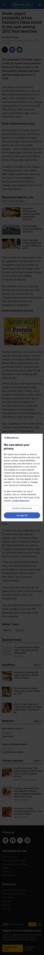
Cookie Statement (20, 500)
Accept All (22, 515)
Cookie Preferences (22, 508)
